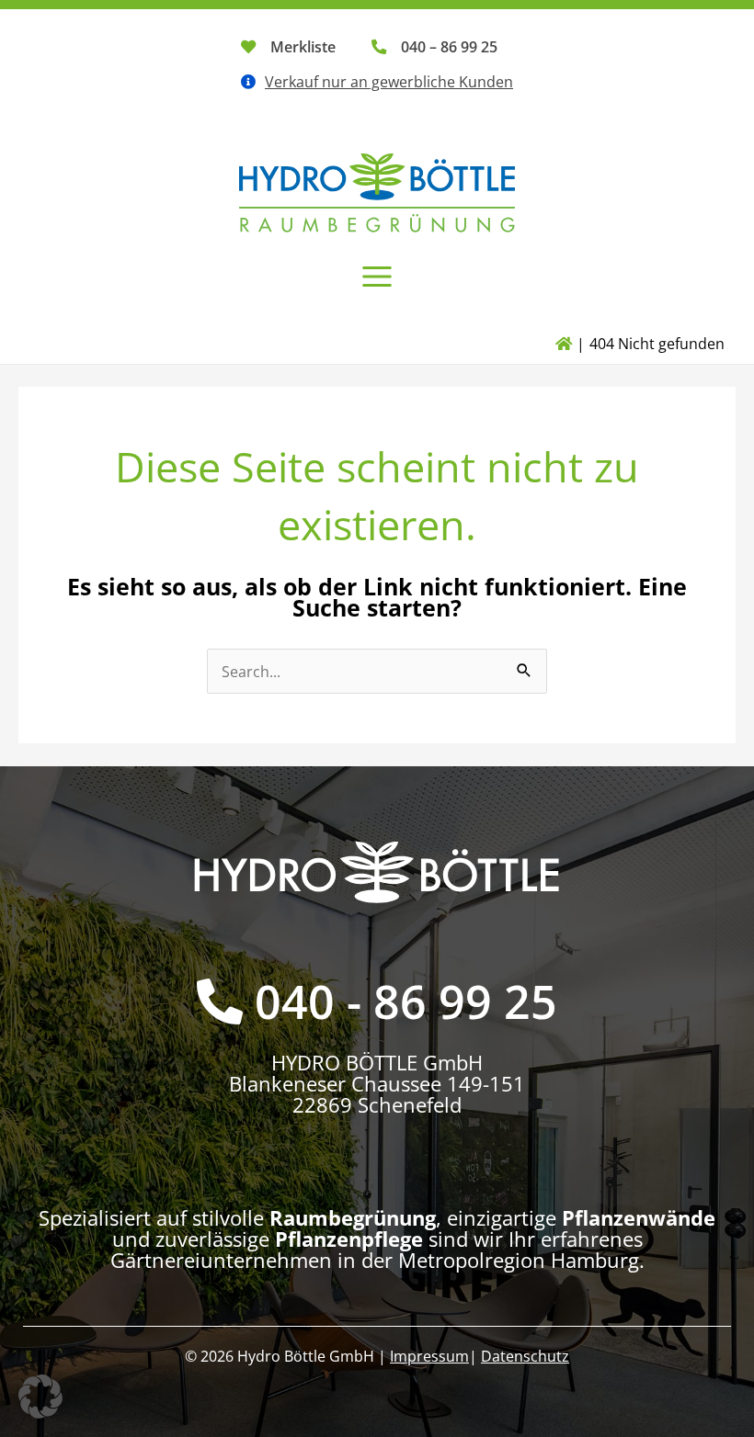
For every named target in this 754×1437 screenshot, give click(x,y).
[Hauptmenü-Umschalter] (377, 276)
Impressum (429, 1355)
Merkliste (303, 46)
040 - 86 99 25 (406, 1001)
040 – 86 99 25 (449, 46)
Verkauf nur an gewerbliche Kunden (389, 81)
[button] (40, 1396)
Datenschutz (525, 1355)
